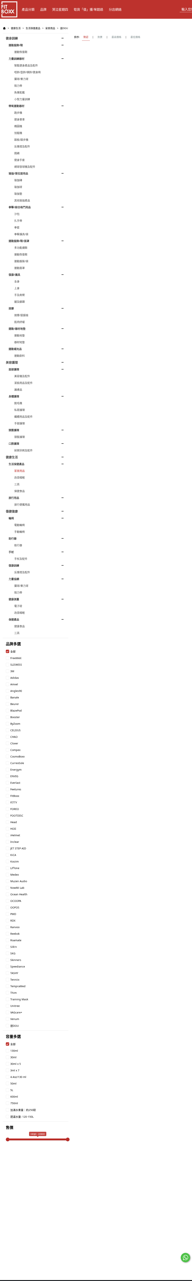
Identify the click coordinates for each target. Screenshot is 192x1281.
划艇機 (18, 133)
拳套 (17, 227)
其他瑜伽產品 (22, 200)
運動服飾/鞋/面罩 (19, 241)
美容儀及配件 (22, 376)
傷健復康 (12, 511)
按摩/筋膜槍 (21, 315)
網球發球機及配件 (24, 166)
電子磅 (18, 606)
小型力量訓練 (22, 99)
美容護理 (12, 362)
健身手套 (19, 160)
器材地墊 (19, 342)
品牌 (43, 9)
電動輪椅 (19, 525)
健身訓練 (12, 38)
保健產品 (14, 619)
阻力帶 (18, 85)
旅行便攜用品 (22, 504)
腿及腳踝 (19, 301)
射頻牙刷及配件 (23, 450)
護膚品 (18, 389)
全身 (17, 281)
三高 (17, 484)
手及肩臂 (19, 295)
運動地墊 (19, 335)
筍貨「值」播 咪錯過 (88, 9)
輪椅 (11, 518)
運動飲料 (19, 355)
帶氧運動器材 (16, 106)
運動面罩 (19, 268)
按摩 (11, 308)
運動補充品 (15, 349)
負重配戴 (19, 92)
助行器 (12, 538)
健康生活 (16, 28)
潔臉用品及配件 (23, 383)
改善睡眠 (19, 477)
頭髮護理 (14, 430)
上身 (17, 288)
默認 (85, 37)
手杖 (11, 552)
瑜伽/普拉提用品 (18, 173)
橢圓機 (18, 126)
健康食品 (19, 626)
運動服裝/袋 (21, 261)
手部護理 (19, 423)
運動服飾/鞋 (16, 45)
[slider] (8, 1139)
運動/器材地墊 (17, 328)
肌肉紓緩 (19, 322)
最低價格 (135, 37)
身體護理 (14, 396)
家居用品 (50, 28)
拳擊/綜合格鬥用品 (20, 207)
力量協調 (14, 579)
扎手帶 (18, 220)
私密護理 (19, 410)
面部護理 (14, 369)
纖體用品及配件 (23, 416)
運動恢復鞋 (20, 52)
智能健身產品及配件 (26, 65)
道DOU (64, 28)
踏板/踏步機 (21, 139)
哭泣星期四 (60, 9)
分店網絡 (115, 9)
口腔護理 (14, 443)
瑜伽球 (18, 187)
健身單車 (19, 119)
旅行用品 (14, 498)
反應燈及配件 (22, 146)
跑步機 (18, 112)
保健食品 (19, 491)
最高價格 (116, 37)
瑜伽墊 (18, 193)
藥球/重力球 (21, 79)
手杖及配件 (20, 558)
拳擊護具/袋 (21, 234)
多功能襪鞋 (20, 247)
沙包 (17, 214)
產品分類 (28, 9)
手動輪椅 (19, 531)
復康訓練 (14, 565)
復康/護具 (14, 274)
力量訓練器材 (16, 58)
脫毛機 (18, 403)
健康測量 (14, 599)
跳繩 (17, 153)
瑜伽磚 (18, 180)
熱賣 (100, 37)
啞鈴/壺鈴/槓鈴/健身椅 (27, 72)
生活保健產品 (33, 28)
